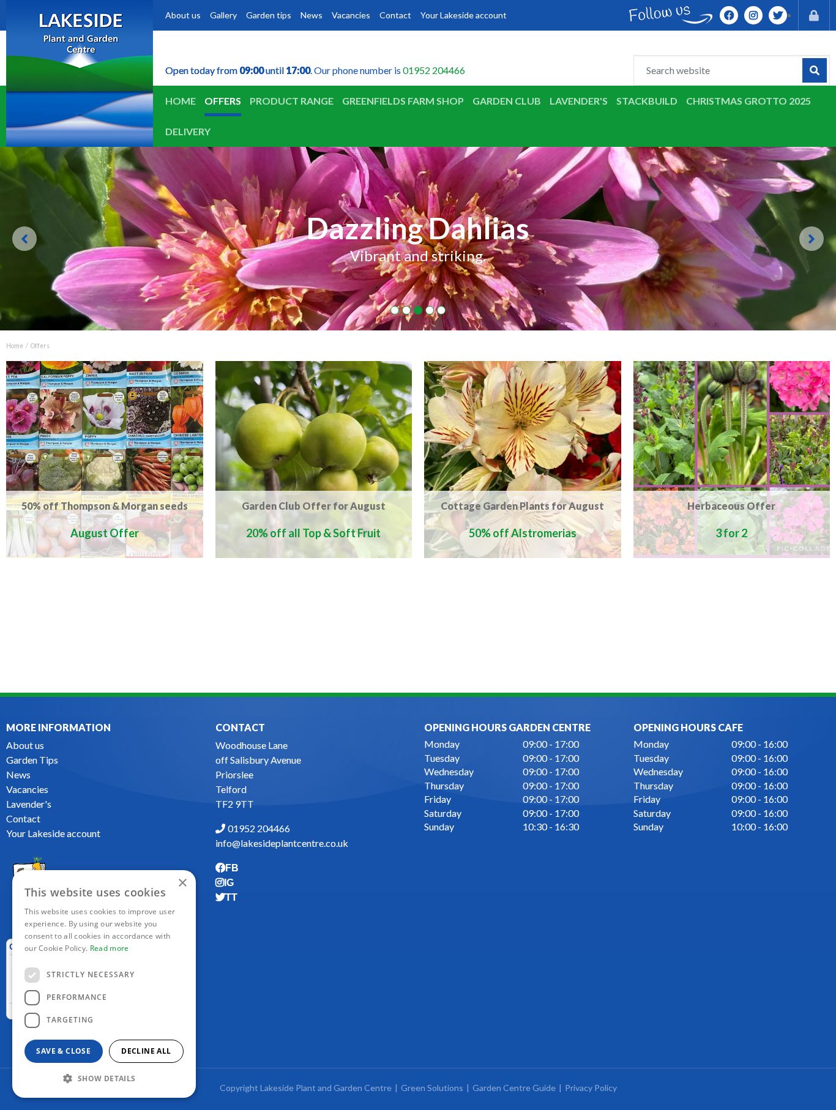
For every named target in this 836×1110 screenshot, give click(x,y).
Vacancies (27, 789)
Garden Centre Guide (514, 1087)
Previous (24, 238)
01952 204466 (434, 70)
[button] (104, 1078)
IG (753, 15)
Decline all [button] (146, 1051)
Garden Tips (32, 759)
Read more (109, 948)
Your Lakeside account (53, 833)
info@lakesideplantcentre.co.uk (281, 843)
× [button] (182, 883)
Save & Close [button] (63, 1051)
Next (811, 238)
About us (25, 745)
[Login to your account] (814, 15)
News (18, 774)
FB (729, 15)
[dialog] (104, 984)
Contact (23, 818)
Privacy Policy (591, 1087)
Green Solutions (432, 1087)
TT (778, 15)
